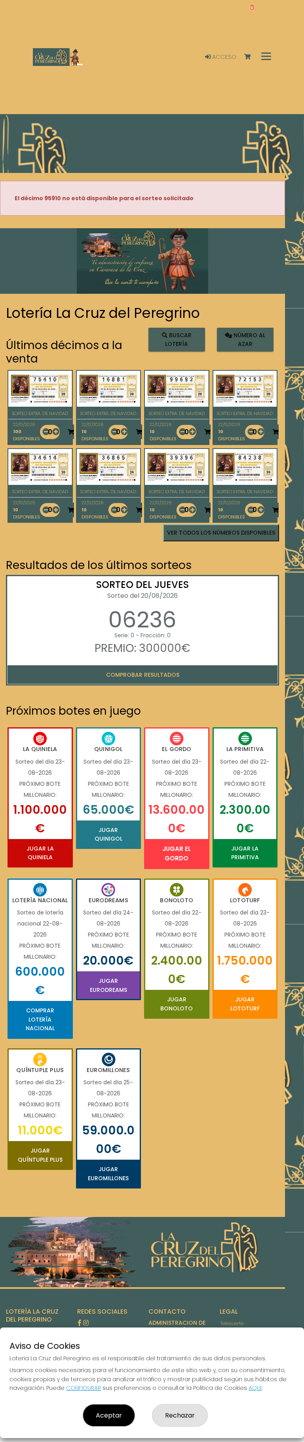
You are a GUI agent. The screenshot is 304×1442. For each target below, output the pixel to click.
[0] (251, 57)
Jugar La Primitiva (245, 853)
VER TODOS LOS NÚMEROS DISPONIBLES (221, 533)
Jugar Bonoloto (176, 1003)
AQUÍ (255, 1388)
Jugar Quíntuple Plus (40, 1155)
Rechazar (180, 1415)
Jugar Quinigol (108, 834)
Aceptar (109, 1415)
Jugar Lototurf (245, 1003)
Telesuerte (231, 1323)
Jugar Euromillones (108, 1173)
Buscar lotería (178, 339)
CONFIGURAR (83, 1388)
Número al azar (248, 339)
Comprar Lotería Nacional (40, 1019)
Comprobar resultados (142, 675)
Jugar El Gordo (176, 853)
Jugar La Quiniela (40, 853)
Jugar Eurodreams (108, 985)
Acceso (223, 57)
